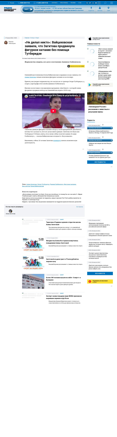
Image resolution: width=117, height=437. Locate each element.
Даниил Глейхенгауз (56, 184)
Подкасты (91, 10)
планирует (57, 140)
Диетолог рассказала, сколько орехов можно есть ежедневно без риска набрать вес (100, 267)
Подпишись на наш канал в (77, 66)
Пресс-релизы (64, 2)
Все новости (100, 273)
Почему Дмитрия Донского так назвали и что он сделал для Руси (99, 156)
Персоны (99, 10)
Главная (27, 38)
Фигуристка (26, 186)
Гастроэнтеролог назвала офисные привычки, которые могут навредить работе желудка (101, 244)
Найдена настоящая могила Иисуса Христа (100, 144)
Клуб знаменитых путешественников (46, 6)
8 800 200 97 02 (25, 3)
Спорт (37, 38)
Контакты (54, 2)
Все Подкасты (100, 162)
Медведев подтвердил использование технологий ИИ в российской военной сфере (99, 225)
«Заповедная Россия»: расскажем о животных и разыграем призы (98, 109)
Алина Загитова (30, 77)
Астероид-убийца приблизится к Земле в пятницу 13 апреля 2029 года (101, 132)
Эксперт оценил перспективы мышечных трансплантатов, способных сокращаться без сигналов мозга (98, 255)
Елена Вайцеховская (37, 186)
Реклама (73, 2)
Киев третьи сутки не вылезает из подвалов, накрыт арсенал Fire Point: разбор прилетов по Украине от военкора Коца (51, 198)
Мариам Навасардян (12, 42)
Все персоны (79, 206)
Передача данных (94, 152)
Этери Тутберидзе (43, 184)
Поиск (105, 3)
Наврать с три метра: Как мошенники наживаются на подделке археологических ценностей (51, 202)
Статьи (32, 38)
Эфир (108, 10)
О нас (79, 2)
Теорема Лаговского (95, 128)
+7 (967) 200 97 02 (42, 3)
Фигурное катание (70, 184)
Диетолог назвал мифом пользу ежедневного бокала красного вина (100, 234)
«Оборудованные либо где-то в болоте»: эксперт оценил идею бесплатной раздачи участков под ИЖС (105, 75)
